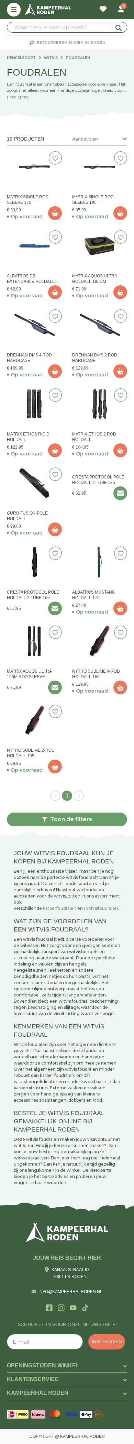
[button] (67, 819)
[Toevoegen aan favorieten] (55, 158)
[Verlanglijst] (103, 9)
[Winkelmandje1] (112, 5)
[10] (55, 213)
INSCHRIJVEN (107, 1341)
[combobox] (67, 27)
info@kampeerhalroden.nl (70, 1291)
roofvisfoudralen (101, 908)
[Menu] (14, 9)
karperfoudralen (59, 908)
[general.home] (67, 1232)
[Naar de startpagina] (48, 9)
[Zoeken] (119, 27)
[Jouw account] (121, 9)
